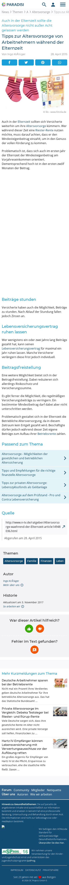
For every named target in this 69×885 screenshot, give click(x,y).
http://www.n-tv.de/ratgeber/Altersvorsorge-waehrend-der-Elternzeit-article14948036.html (33, 526)
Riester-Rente (44, 130)
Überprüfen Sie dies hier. (51, 842)
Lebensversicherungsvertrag (21, 348)
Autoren (22, 794)
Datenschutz (33, 870)
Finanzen (46, 561)
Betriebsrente (47, 434)
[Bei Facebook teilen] (9, 62)
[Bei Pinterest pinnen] (43, 62)
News (5, 12)
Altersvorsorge (41, 12)
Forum (7, 790)
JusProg (31, 860)
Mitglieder (38, 790)
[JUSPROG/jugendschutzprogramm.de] (15, 851)
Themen (18, 12)
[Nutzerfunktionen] (53, 4)
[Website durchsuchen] (44, 4)
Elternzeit (24, 122)
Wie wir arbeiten (41, 794)
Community (21, 790)
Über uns (8, 794)
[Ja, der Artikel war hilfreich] (29, 628)
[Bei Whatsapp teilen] (59, 62)
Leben (60, 561)
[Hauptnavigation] (62, 4)
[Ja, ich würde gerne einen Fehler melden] (34, 650)
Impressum (17, 870)
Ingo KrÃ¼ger (11, 581)
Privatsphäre (51, 870)
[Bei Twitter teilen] (26, 62)
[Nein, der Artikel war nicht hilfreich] (40, 628)
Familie (31, 561)
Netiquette (54, 790)
